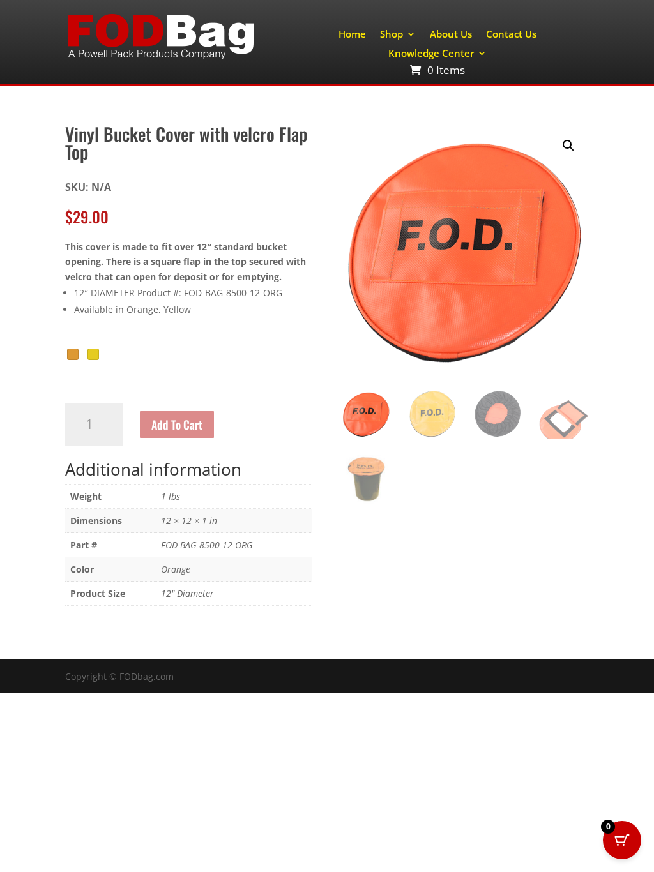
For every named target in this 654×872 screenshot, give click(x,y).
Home (352, 34)
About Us (451, 34)
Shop (391, 34)
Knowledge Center (431, 54)
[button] (568, 145)
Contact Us (511, 34)
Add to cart (176, 424)
